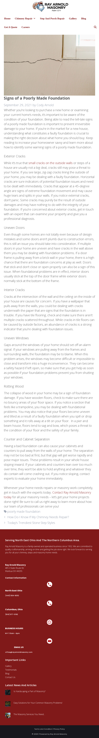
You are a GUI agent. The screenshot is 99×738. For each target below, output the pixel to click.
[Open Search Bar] (95, 27)
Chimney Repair (23, 18)
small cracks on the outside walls (50, 163)
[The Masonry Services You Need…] (7, 716)
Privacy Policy (59, 729)
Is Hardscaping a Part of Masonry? (29, 691)
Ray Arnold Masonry (58, 734)
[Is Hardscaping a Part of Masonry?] (7, 693)
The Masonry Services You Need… (29, 714)
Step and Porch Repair (52, 18)
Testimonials (11, 669)
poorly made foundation (23, 511)
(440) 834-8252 (12, 595)
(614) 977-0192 (11, 614)
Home (7, 18)
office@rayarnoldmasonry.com (18, 652)
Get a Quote (10, 27)
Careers (26, 27)
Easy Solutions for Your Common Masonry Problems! (38, 702)
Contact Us (10, 677)
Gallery (73, 18)
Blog (83, 18)
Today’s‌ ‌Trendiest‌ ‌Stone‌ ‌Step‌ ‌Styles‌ (31, 523)
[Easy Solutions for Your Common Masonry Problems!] (7, 705)
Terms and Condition (43, 729)
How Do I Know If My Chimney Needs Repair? (38, 517)
